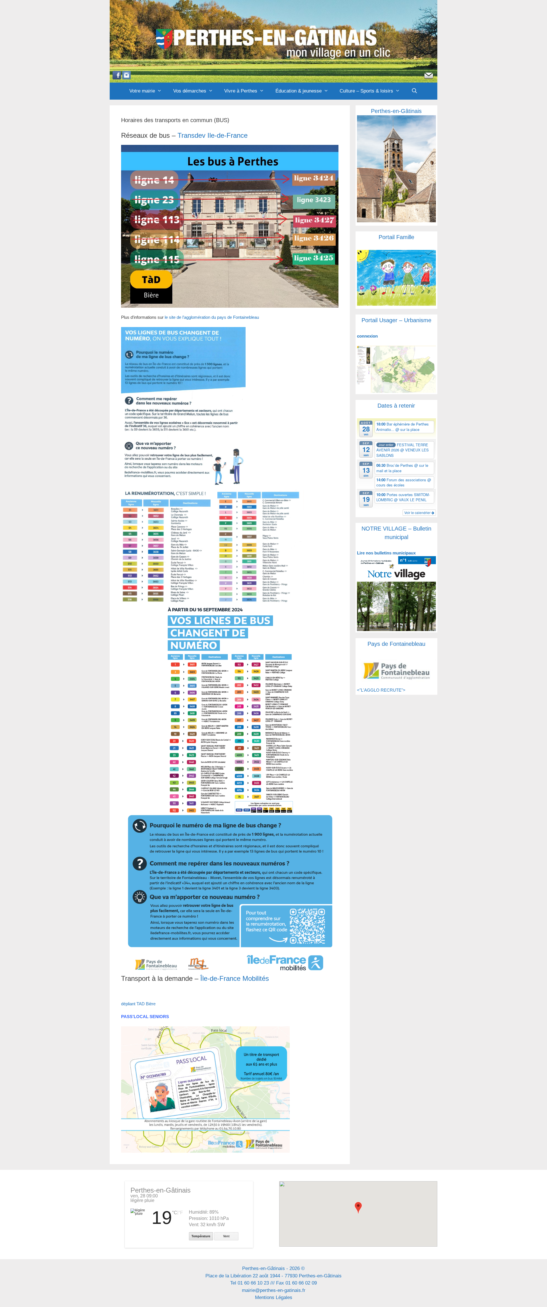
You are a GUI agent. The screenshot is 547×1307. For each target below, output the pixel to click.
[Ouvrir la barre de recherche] (414, 91)
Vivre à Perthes (240, 91)
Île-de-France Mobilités (234, 978)
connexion (367, 336)
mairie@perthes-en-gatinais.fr (273, 1290)
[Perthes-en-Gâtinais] (273, 40)
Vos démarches (189, 91)
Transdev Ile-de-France (212, 135)
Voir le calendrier (417, 512)
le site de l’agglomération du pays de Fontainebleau (212, 317)
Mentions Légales (273, 1297)
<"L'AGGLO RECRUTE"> (381, 690)
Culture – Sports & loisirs (366, 91)
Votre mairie (142, 91)
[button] (358, 1208)
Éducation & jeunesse (298, 91)
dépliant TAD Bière (138, 1003)
